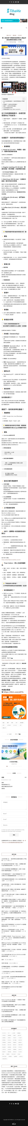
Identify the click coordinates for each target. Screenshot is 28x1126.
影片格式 (9, 1040)
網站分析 (20, 1049)
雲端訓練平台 (4, 1058)
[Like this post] (16, 734)
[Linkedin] (13, 2)
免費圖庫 (18, 1033)
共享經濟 (4, 1035)
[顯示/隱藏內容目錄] (23, 99)
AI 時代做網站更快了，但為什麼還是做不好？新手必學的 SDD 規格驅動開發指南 (14, 874)
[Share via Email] (19, 734)
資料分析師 (13, 1054)
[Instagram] (11, 2)
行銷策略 (7, 1054)
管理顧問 (14, 1049)
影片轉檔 (14, 1040)
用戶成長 (20, 1047)
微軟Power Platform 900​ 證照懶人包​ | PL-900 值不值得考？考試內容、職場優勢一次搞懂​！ (14, 943)
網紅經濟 (4, 1051)
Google (15, 725)
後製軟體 (4, 1042)
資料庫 (19, 1054)
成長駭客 (9, 1042)
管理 (12, 722)
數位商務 (4, 1044)
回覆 (25, 777)
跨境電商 (10, 1056)
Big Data (4, 1033)
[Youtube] (15, 2)
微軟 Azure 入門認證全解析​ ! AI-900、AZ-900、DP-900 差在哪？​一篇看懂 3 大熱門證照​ (13, 930)
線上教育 (20, 1051)
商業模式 (4, 1037)
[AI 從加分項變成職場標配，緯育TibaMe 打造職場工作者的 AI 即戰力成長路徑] (14, 751)
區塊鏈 (14, 1035)
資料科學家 (4, 1056)
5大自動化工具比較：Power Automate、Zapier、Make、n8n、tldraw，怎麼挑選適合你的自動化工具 (14, 937)
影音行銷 (20, 1040)
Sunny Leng (13, 42)
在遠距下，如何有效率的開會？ (10, 104)
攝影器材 (20, 1042)
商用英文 (9, 1037)
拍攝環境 (14, 1042)
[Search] (26, 28)
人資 (20, 725)
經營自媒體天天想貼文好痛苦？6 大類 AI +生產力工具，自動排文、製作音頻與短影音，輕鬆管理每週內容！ (14, 901)
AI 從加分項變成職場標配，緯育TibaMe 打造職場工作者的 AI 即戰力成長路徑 (13, 1005)
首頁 (3, 959)
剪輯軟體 (9, 1035)
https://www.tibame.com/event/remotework (13, 660)
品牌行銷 (19, 1035)
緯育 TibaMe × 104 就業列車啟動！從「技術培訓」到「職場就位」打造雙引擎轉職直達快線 (14, 912)
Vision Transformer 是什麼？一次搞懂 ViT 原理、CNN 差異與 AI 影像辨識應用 (14, 1000)
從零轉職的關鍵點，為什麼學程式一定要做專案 (13, 966)
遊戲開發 (15, 1056)
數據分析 (14, 1044)
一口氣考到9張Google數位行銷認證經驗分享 (12, 971)
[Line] (18, 2)
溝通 (8, 722)
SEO (9, 1033)
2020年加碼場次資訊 (8, 107)
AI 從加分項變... (14, 762)
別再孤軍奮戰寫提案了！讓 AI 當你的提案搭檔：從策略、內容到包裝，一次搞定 (14, 906)
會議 (3, 722)
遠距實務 (21, 722)
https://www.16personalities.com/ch (11, 559)
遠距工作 (4, 727)
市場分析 (14, 1037)
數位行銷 (9, 1044)
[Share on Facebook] (18, 734)
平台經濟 (20, 1037)
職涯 (3, 1054)
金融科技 (20, 1056)
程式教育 (9, 1049)
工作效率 (9, 725)
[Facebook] (9, 2)
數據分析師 (20, 1044)
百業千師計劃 (5, 963)
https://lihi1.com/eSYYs (13, 692)
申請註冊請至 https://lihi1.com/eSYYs (11, 109)
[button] (3, 754)
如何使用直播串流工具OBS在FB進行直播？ (12, 987)
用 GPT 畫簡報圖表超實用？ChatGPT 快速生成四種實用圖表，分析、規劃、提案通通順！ (14, 918)
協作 (16, 722)
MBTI (4, 725)
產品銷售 (9, 1047)
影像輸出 (4, 1040)
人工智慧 (13, 1033)
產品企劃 (4, 1047)
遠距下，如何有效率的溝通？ (10, 106)
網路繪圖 (9, 1051)
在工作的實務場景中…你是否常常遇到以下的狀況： (14, 101)
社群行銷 (4, 1049)
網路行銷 (14, 1051)
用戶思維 (14, 1047)
